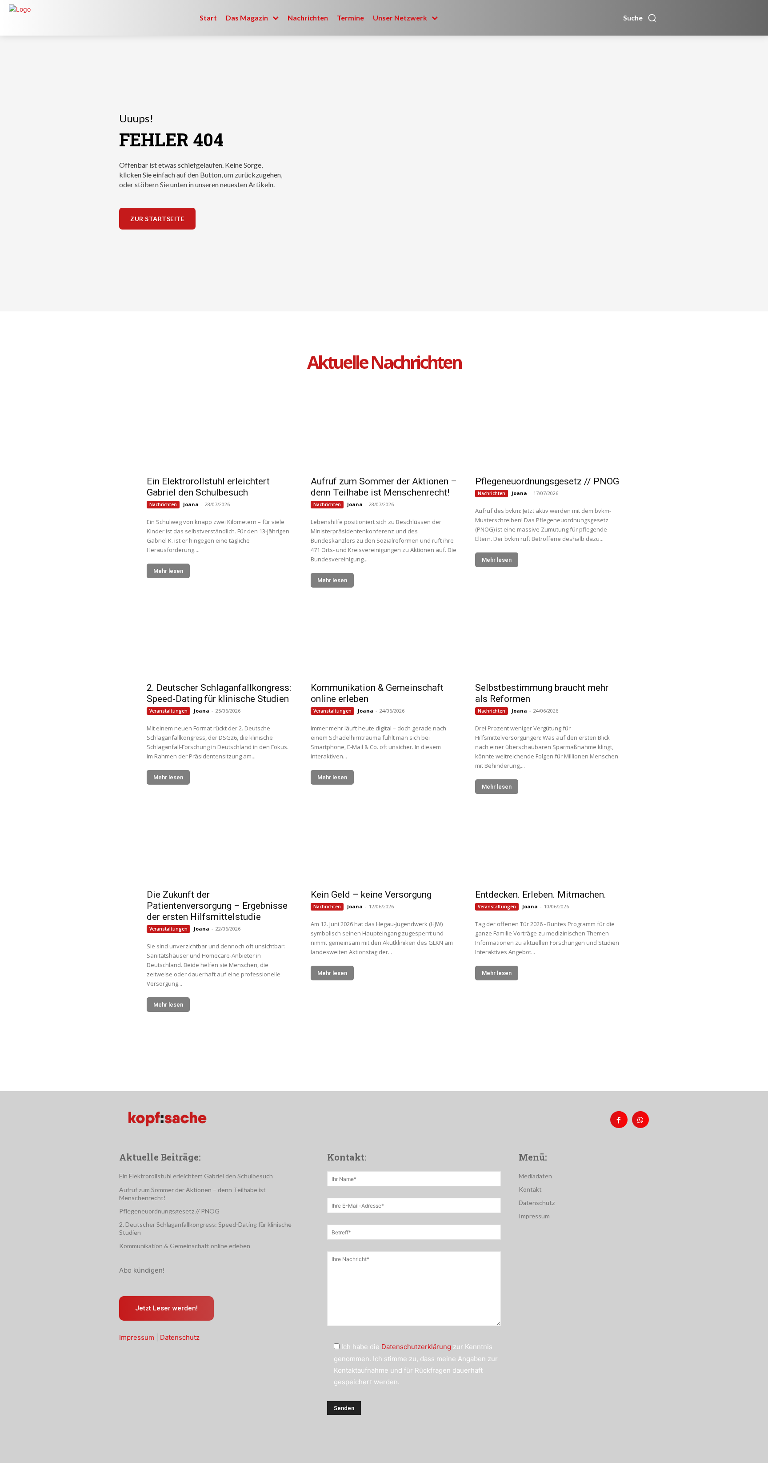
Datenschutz (180, 1337)
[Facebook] (618, 1119)
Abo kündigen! (141, 1270)
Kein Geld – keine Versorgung (371, 894)
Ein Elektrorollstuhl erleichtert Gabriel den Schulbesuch (208, 487)
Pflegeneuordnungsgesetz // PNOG (547, 481)
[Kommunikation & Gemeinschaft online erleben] (384, 640)
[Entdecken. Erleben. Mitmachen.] (548, 846)
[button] (640, 18)
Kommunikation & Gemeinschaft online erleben (184, 1245)
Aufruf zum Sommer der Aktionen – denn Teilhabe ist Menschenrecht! (384, 487)
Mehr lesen (168, 571)
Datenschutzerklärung (416, 1346)
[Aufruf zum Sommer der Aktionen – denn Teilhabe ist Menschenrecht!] (384, 433)
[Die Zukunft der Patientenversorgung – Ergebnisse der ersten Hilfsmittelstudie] (220, 846)
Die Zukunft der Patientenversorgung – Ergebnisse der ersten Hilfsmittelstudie (217, 905)
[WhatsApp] (640, 1119)
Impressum (136, 1337)
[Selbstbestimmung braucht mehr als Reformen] (548, 640)
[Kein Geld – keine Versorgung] (384, 846)
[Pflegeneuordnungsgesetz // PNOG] (548, 433)
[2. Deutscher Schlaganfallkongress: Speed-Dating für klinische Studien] (220, 640)
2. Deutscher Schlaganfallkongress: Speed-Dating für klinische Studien (219, 693)
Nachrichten (163, 504)
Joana (191, 504)
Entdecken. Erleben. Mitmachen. (540, 894)
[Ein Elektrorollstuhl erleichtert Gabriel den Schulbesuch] (220, 433)
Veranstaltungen (168, 711)
